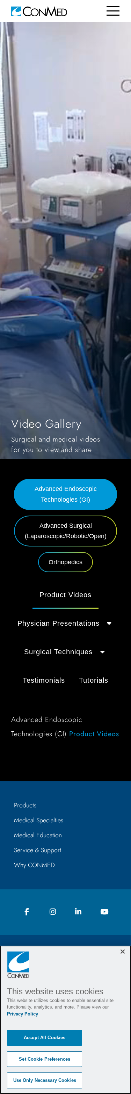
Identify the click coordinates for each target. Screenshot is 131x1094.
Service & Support (37, 850)
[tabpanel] (65, 664)
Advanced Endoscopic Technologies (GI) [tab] (66, 494)
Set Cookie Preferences (44, 1059)
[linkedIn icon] (78, 912)
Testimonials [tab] (44, 680)
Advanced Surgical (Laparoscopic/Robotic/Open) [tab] (66, 531)
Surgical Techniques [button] (58, 652)
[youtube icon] (104, 912)
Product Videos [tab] (65, 595)
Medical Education (38, 835)
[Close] (122, 951)
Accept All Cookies (44, 1037)
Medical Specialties (38, 820)
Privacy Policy (22, 1014)
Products (25, 805)
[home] (39, 11)
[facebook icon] (26, 912)
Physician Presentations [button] (58, 623)
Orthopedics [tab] (65, 562)
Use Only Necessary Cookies (44, 1080)
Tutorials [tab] (93, 680)
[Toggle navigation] (113, 11)
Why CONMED (34, 865)
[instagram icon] (52, 912)
